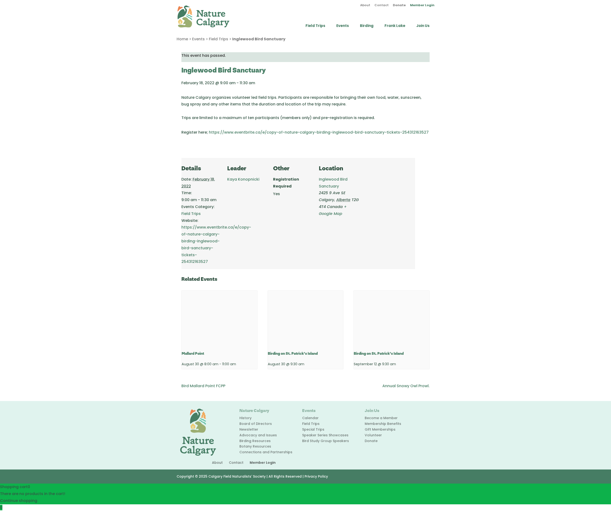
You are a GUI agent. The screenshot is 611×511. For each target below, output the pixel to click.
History (245, 418)
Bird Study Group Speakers (325, 440)
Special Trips (313, 429)
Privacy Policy (316, 476)
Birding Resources (255, 440)
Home (182, 39)
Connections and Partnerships (265, 452)
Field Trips (315, 26)
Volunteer (373, 435)
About (365, 5)
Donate (399, 5)
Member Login (422, 5)
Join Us (423, 26)
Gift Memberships (380, 429)
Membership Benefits (383, 423)
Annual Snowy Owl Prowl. (406, 386)
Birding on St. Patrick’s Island (293, 353)
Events (342, 26)
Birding (367, 26)
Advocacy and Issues (258, 435)
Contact (381, 5)
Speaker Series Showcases (325, 435)
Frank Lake (395, 26)
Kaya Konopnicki (243, 179)
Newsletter (248, 429)
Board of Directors (255, 423)
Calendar (310, 418)
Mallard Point (193, 353)
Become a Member (381, 418)
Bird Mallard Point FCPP (203, 386)
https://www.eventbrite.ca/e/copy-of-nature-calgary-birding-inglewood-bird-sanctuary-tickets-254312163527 (319, 132)
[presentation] (219, 319)
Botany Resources (255, 446)
